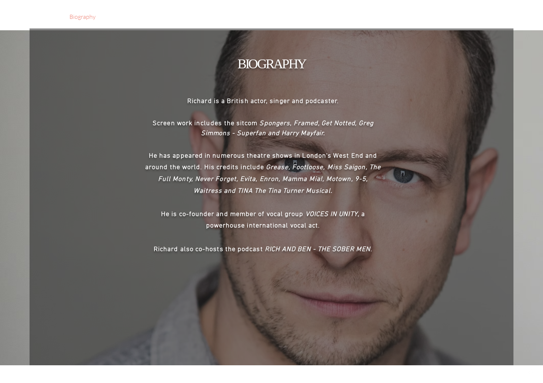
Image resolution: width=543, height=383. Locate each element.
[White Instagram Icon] (531, 371)
